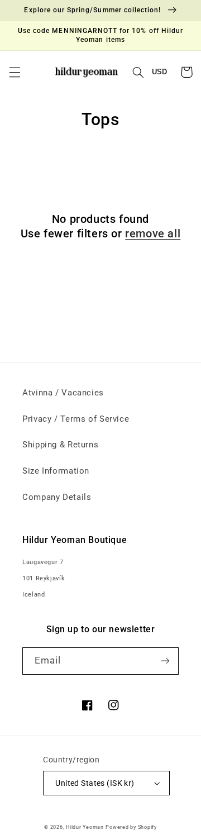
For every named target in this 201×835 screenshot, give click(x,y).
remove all (152, 233)
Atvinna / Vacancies (63, 393)
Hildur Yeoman (85, 827)
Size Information (55, 471)
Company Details (56, 497)
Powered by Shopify (131, 827)
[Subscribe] (165, 661)
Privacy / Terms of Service (75, 419)
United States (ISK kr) (94, 783)
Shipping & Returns (60, 445)
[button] (14, 72)
